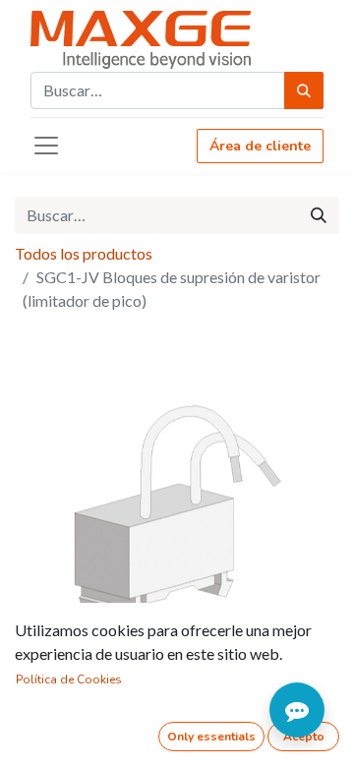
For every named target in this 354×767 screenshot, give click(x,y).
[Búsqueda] (304, 90)
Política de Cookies (69, 679)
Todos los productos (83, 253)
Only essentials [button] (211, 736)
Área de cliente (260, 146)
